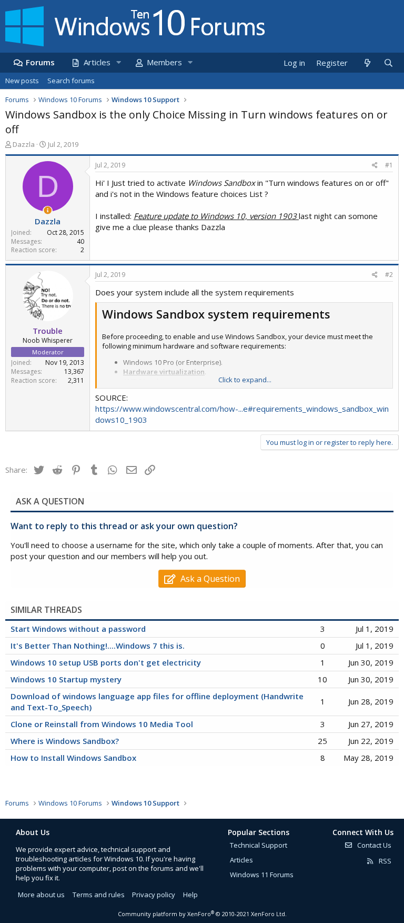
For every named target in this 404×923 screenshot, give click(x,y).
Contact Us (373, 845)
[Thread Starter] (48, 210)
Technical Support (258, 845)
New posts (22, 80)
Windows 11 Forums (262, 874)
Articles (97, 62)
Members (164, 62)
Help (190, 894)
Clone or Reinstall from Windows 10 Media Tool (102, 724)
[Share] (374, 166)
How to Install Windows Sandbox (73, 757)
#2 (389, 274)
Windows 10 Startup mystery (66, 679)
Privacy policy (153, 894)
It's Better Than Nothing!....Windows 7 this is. (98, 645)
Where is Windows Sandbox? (65, 741)
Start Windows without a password (78, 628)
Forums (40, 62)
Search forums (71, 80)
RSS (384, 861)
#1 (389, 165)
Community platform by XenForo (202, 914)
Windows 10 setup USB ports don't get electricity (106, 662)
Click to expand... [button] (244, 379)
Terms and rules (99, 894)
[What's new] (367, 63)
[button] (118, 62)
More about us (41, 894)
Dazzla (24, 144)
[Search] (388, 63)
